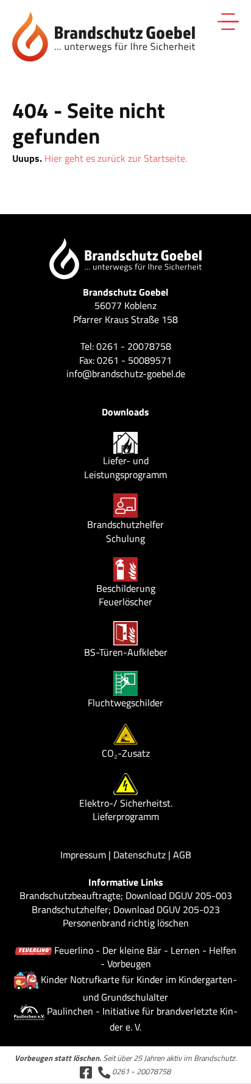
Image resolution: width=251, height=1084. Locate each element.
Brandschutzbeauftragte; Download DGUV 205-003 (125, 895)
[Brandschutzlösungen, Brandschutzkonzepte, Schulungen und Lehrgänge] (103, 35)
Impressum (83, 854)
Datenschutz (139, 854)
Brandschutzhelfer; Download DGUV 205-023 (126, 909)
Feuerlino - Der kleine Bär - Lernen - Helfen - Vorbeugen (145, 957)
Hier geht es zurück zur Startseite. (115, 158)
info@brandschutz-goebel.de (125, 373)
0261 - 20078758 (140, 1071)
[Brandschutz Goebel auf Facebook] (86, 1071)
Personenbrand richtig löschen (126, 922)
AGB (182, 854)
